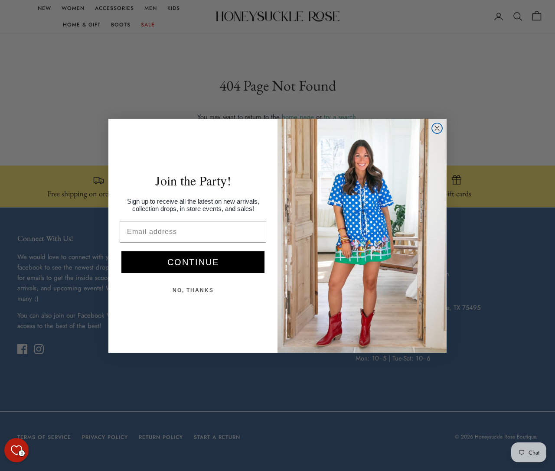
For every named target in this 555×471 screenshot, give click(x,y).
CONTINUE (193, 262)
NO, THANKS (193, 290)
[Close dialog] (437, 128)
